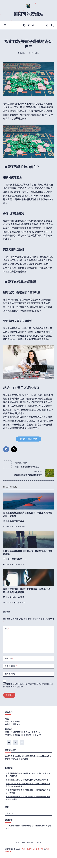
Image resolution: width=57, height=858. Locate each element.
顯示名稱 (9, 658)
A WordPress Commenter (19, 825)
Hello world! (40, 825)
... (26, 520)
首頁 (17, 842)
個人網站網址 (10, 674)
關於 (23, 842)
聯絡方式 (30, 842)
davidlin (22, 53)
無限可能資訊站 (28, 14)
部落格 (38, 842)
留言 (7, 629)
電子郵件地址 (11, 666)
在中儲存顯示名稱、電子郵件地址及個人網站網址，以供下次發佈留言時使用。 (28, 685)
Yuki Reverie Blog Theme (32, 849)
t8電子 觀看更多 (28, 439)
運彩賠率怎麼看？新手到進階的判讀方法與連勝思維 (27, 780)
